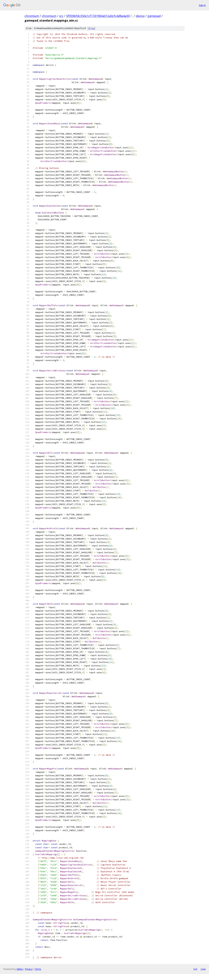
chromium (31, 16)
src (61, 16)
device (140, 16)
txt (195, 968)
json (203, 968)
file (91, 28)
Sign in (202, 5)
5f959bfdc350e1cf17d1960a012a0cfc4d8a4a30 (98, 16)
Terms (37, 969)
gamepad (154, 16)
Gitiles (19, 969)
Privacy (28, 969)
